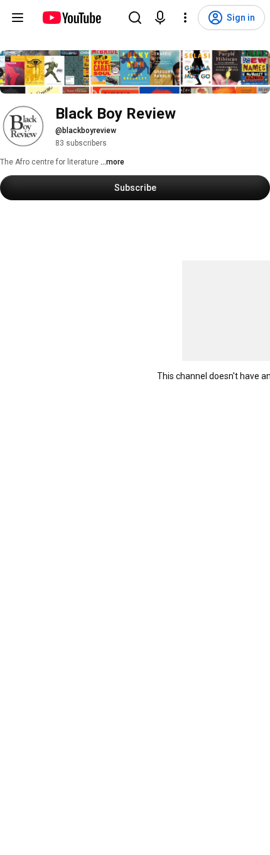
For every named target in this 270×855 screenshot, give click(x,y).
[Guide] (17, 17)
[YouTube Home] (71, 17)
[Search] (135, 17)
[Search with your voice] (160, 17)
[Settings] (185, 17)
